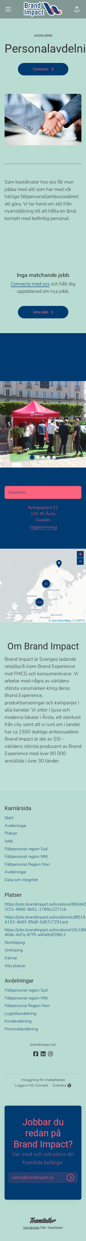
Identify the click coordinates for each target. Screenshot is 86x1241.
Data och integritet (21, 880)
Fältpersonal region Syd (26, 849)
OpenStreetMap (61, 620)
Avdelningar (15, 825)
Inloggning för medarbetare (43, 1079)
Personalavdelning (21, 1029)
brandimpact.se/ (43, 1044)
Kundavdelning (18, 1021)
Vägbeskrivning (43, 527)
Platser (11, 833)
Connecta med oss (30, 284)
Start (9, 817)
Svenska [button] (60, 1085)
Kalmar (11, 958)
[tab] (32, 457)
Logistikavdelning (20, 1013)
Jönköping (14, 950)
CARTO (80, 620)
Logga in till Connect (31, 1085)
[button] (76, 9)
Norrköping (15, 942)
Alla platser (15, 966)
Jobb (9, 841)
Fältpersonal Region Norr (27, 864)
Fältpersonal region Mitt (26, 856)
